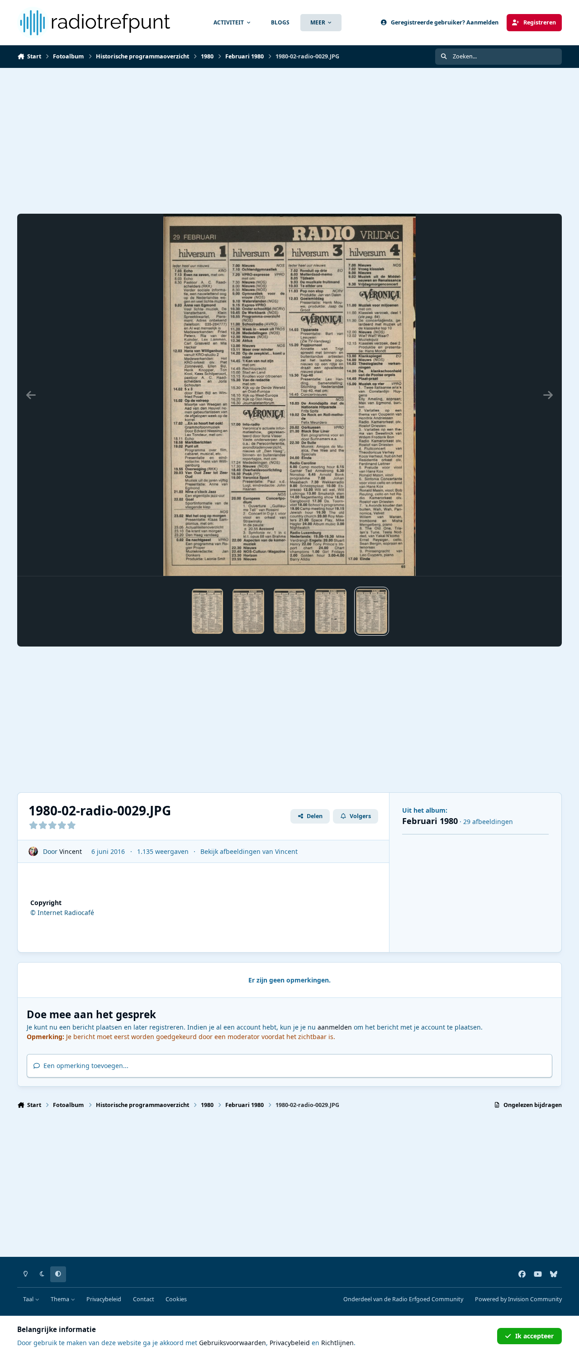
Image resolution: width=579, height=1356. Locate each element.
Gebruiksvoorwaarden (232, 1342)
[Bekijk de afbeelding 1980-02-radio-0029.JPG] (372, 611)
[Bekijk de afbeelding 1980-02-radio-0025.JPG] (207, 611)
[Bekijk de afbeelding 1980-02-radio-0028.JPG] (330, 611)
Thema (61, 1299)
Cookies (176, 1299)
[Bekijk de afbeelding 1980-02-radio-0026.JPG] (248, 611)
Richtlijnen (337, 1342)
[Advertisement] (288, 140)
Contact (143, 1299)
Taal (29, 1299)
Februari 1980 (430, 820)
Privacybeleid (103, 1299)
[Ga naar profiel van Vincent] (33, 851)
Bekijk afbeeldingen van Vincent (249, 851)
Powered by (518, 1299)
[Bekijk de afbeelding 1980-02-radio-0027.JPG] (289, 611)
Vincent (70, 851)
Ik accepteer (534, 1336)
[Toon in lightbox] (289, 395)
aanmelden (335, 1027)
